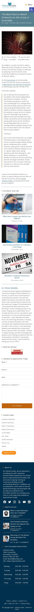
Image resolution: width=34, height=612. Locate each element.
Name (4, 362)
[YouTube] (24, 502)
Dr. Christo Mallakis (10, 57)
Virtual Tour (6, 443)
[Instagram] (14, 502)
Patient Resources (8, 429)
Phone (4, 370)
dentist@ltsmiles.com (15, 559)
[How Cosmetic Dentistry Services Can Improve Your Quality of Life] (6, 526)
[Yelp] (19, 502)
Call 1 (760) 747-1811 (11, 603)
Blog (5, 59)
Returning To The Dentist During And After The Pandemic (19, 537)
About (15, 601)
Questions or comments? (11, 385)
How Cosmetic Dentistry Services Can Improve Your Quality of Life (19, 524)
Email (3, 377)
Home (8, 601)
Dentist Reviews (7, 439)
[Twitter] (9, 502)
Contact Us (22, 601)
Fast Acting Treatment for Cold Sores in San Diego (17, 246)
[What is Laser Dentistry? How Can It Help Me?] (6, 514)
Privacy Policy (25, 603)
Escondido (12, 59)
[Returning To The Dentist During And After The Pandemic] (6, 538)
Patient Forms (9, 453)
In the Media (6, 433)
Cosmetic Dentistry (8, 419)
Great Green (10, 80)
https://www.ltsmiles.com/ (16, 561)
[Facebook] (4, 502)
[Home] (2, 23)
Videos (4, 446)
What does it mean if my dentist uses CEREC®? (17, 217)
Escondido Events (23, 59)
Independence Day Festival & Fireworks (16, 85)
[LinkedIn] (29, 502)
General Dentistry (8, 423)
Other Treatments (8, 426)
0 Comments (14, 517)
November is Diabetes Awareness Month (17, 277)
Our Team (5, 436)
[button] (31, 9)
